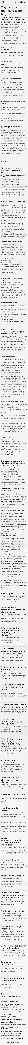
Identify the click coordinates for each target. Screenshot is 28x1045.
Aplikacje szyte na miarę (13, 794)
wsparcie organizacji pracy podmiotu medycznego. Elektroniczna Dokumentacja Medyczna (12, 1005)
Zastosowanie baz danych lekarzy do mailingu (13, 947)
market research (15, 1035)
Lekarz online (9, 1009)
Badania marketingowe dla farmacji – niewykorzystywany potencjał (12, 742)
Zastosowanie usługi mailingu (11, 927)
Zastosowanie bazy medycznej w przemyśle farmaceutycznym (12, 895)
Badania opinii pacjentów (13, 822)
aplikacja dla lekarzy (7, 1038)
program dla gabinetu (7, 1014)
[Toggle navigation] (2, 2)
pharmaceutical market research (13, 1025)
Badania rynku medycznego (8, 761)
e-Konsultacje (5, 1035)
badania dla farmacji (8, 1022)
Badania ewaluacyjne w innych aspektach (12, 979)
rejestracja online (19, 1009)
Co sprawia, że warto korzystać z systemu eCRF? (11, 170)
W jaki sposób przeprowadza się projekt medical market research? (13, 651)
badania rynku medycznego (12, 999)
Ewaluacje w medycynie (12, 911)
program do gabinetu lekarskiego (11, 1031)
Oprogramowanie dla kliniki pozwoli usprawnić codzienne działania (13, 463)
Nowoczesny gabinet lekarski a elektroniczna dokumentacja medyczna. (13, 19)
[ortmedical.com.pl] (13, 1042)
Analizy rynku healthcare (13, 593)
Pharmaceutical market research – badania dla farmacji (12, 687)
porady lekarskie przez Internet (10, 996)
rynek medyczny (19, 1038)
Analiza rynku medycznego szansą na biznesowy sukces (12, 331)
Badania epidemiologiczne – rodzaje (14, 668)
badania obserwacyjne (9, 1002)
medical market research (10, 1012)
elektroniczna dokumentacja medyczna (10, 1027)
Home (4, 161)
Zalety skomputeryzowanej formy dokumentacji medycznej (11, 841)
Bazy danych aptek (10, 860)
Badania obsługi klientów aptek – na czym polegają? (14, 706)
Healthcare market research (10, 809)
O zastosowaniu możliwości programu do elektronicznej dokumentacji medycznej (13, 610)
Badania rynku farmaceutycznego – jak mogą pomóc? (12, 721)
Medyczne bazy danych (12, 875)
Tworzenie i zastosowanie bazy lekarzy (13, 963)
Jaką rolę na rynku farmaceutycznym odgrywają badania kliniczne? (10, 631)
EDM (2, 1009)
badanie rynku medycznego (11, 1017)
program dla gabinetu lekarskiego (11, 1033)
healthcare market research (11, 1019)
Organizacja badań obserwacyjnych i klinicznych (10, 779)
